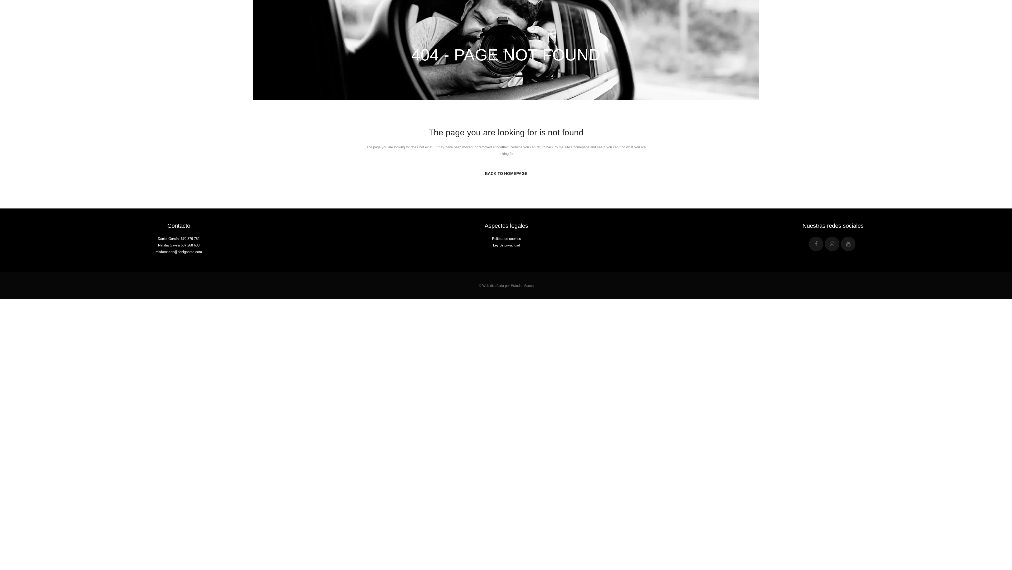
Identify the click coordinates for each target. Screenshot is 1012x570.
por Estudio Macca (519, 286)
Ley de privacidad (506, 245)
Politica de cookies (506, 239)
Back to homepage (506, 173)
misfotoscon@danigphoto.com (178, 252)
